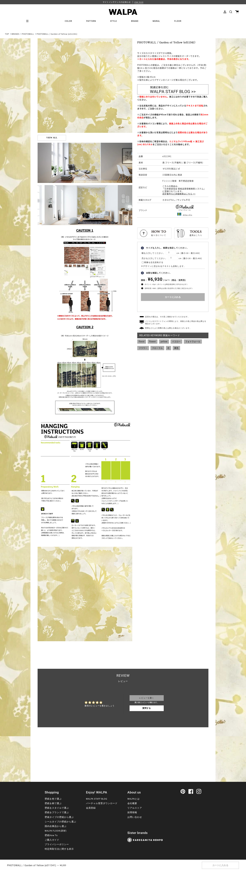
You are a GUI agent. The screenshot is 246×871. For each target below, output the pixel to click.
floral (141, 341)
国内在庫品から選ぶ (55, 826)
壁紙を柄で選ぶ (53, 803)
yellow (164, 341)
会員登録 (91, 808)
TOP (7, 34)
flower (152, 341)
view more (138, 2)
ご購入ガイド (52, 839)
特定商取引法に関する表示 (59, 849)
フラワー (143, 348)
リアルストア (134, 808)
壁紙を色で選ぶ (53, 798)
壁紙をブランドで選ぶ (57, 812)
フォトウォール (192, 341)
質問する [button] (146, 708)
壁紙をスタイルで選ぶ (57, 808)
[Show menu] (28, 21)
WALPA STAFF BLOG (96, 798)
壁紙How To (51, 835)
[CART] (237, 12)
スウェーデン (187, 215)
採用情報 (132, 812)
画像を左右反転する (153, 262)
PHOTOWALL (28, 34)
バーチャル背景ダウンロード (101, 803)
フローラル (157, 348)
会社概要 (132, 803)
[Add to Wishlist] (173, 305)
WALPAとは (133, 798)
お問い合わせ (134, 817)
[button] (231, 12)
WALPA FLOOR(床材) (56, 830)
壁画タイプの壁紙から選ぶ (59, 817)
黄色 (176, 348)
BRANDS (15, 34)
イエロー (176, 341)
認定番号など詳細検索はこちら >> (178, 193)
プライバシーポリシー (57, 844)
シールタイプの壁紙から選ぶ (60, 821)
